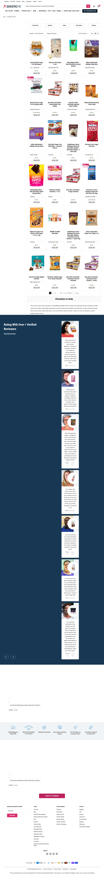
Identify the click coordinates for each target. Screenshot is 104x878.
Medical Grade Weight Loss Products (29, 733)
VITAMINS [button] (16, 11)
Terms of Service (47, 869)
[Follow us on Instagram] (50, 854)
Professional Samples (84, 826)
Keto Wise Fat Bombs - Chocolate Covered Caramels (73, 278)
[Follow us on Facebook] (47, 854)
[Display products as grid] (95, 33)
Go (77, 293)
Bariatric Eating (60, 819)
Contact (35, 1)
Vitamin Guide (37, 824)
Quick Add (36, 73)
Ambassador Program (39, 836)
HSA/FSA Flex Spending (39, 814)
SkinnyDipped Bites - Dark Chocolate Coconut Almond (73, 64)
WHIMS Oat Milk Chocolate (55, 232)
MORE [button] (34, 11)
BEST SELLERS (9, 11)
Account (81, 814)
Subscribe (13, 815)
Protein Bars (35, 25)
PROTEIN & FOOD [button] (26, 11)
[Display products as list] (98, 33)
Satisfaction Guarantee (44, 732)
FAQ (35, 819)
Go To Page (68, 293)
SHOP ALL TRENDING (52, 796)
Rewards (7, 1)
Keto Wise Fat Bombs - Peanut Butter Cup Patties (55, 104)
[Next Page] (63, 293)
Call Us (40, 1)
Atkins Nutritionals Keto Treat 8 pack (91, 103)
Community (28, 1)
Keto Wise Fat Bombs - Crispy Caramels (73, 190)
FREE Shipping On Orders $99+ (13, 733)
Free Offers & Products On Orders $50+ (91, 733)
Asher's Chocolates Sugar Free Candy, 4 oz (92, 232)
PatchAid (59, 809)
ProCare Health (60, 817)
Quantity (11, 710)
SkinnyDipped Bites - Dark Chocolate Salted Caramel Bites (36, 191)
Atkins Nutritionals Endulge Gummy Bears (36, 145)
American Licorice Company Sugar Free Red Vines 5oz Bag (91, 191)
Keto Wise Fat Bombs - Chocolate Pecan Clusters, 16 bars (92, 278)
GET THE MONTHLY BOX (90, 11)
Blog (23, 1)
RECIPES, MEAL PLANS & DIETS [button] (71, 11)
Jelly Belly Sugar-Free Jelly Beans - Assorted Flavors (55, 146)
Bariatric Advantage (61, 824)
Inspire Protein (60, 814)
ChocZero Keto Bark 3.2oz (55, 63)
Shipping (81, 809)
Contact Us (82, 817)
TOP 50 (49, 11)
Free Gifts (12, 1)
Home (4, 16)
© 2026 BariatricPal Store (34, 869)
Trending (93, 25)
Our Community (37, 826)
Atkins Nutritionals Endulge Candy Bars (92, 63)
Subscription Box (38, 829)
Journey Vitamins (61, 822)
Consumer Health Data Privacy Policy (41, 844)
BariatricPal (59, 812)
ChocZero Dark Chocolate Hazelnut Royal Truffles (73, 104)
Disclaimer (65, 869)
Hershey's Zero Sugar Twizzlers (91, 145)
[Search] (88, 6)
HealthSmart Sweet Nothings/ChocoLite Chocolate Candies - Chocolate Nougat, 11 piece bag (73, 148)
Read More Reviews (10, 333)
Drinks (64, 25)
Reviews (19, 1)
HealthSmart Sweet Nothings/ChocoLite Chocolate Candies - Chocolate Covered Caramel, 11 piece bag (73, 235)
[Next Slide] (13, 656)
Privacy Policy (57, 869)
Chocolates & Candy (11, 16)
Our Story (36, 809)
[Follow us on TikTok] (57, 854)
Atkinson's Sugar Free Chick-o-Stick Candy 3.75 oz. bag (36, 233)
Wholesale (82, 824)
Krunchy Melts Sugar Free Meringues (36, 63)
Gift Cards (36, 839)
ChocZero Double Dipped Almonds (36, 278)
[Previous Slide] (6, 656)
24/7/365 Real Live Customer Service (75, 733)
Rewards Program (38, 831)
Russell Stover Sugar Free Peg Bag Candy (36, 103)
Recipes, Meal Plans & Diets (40, 817)
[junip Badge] (52, 856)
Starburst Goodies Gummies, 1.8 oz (54, 190)
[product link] (70, 345)
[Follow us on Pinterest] (54, 854)
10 (61, 293)
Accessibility (73, 869)
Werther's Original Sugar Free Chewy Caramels (54, 278)
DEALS (54, 11)
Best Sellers (79, 25)
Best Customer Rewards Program (59, 733)
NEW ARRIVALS (42, 11)
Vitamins (50, 25)
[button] (94, 6)
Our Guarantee (83, 819)
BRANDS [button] (59, 11)
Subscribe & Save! (38, 834)
